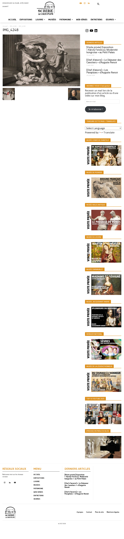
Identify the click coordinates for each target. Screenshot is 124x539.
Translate (109, 132)
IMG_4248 (13, 26)
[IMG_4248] (41, 85)
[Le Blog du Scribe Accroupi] (46, 8)
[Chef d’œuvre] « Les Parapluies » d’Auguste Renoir (102, 71)
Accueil (5, 26)
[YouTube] (81, 3)
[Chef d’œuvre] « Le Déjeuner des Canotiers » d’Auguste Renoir (103, 61)
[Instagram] (85, 3)
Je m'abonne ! (96, 109)
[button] (98, 4)
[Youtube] (15, 482)
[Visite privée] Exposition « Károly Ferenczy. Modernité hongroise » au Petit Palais (102, 50)
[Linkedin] (89, 3)
